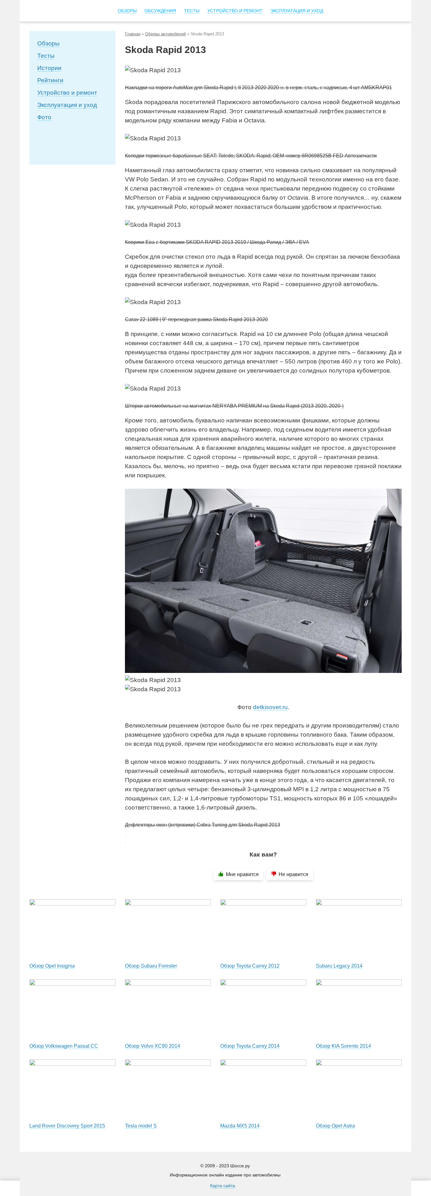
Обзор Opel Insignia (52, 966)
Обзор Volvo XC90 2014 (152, 1046)
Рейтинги (50, 80)
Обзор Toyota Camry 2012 (250, 966)
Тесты (46, 55)
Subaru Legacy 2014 (339, 966)
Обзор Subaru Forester (151, 966)
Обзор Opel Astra (335, 1125)
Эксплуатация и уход (67, 105)
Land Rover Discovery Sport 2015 (67, 1125)
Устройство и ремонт (67, 92)
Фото (44, 117)
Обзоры (48, 43)
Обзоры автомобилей (165, 34)
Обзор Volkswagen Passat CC (63, 1046)
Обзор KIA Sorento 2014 (343, 1046)
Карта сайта (222, 1185)
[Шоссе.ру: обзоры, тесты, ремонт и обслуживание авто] (58, 11)
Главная (132, 34)
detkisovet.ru (270, 707)
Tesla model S (141, 1125)
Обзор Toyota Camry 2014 (250, 1046)
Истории (49, 68)
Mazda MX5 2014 (240, 1125)
